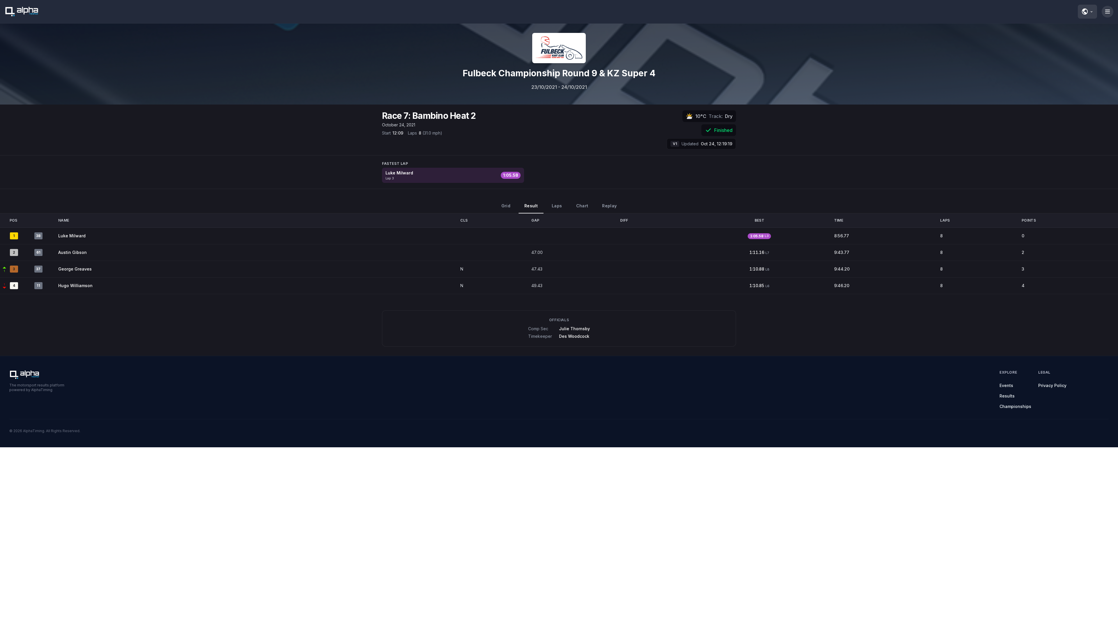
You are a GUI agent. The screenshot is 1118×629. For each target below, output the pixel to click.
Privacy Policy (1052, 385)
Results (1007, 395)
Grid (505, 205)
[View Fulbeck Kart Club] (558, 48)
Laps (557, 205)
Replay (609, 205)
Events (1006, 385)
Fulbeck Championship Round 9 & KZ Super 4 (559, 73)
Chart (582, 205)
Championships (1015, 406)
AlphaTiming (33, 431)
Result (531, 205)
